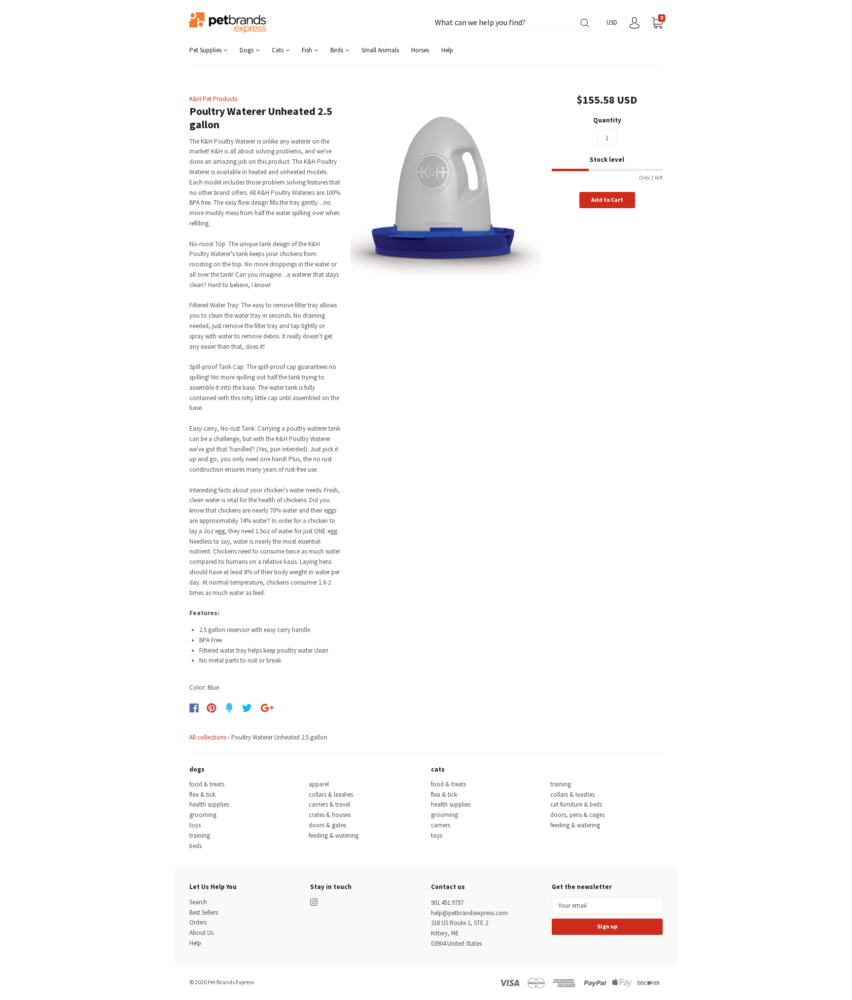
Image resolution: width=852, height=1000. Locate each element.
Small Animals (380, 50)
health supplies (209, 804)
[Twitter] (247, 708)
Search (198, 902)
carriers (440, 825)
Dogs (247, 50)
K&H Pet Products (213, 99)
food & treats (206, 784)
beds (195, 846)
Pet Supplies (206, 50)
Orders (198, 922)
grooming (202, 815)
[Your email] (607, 905)
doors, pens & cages (577, 815)
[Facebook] (194, 708)
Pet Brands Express (231, 982)
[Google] (267, 708)
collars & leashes (331, 794)
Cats (278, 50)
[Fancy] (229, 708)
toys (195, 825)
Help (447, 50)
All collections (207, 737)
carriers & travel (329, 804)
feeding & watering (333, 835)
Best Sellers (203, 912)
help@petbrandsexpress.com (469, 913)
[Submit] (584, 23)
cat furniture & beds (576, 804)
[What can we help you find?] (512, 23)
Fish (308, 50)
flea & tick (202, 794)
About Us (201, 932)
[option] (446, 179)
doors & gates (327, 825)
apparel (319, 784)
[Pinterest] (211, 708)
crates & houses (330, 815)
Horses (420, 50)
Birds (337, 50)
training (199, 835)
